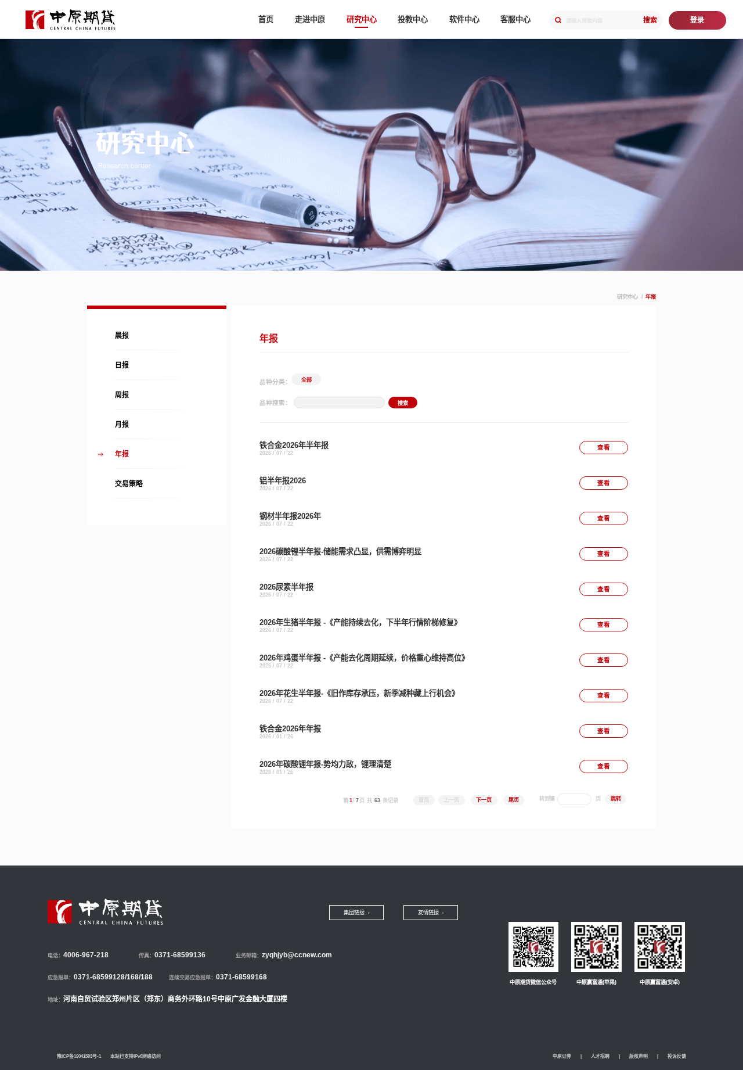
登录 (697, 20)
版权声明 (638, 1056)
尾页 (513, 800)
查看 (603, 447)
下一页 (484, 800)
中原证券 (562, 1056)
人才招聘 (600, 1056)
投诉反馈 (677, 1056)
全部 (306, 380)
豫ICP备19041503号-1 (79, 1056)
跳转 (616, 799)
